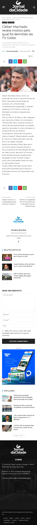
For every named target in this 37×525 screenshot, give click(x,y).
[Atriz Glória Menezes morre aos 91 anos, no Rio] (7, 257)
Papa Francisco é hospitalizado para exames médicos (9, 202)
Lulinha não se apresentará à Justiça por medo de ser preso (24, 427)
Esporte (8, 17)
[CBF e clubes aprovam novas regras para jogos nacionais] (7, 276)
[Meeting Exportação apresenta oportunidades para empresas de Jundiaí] (7, 398)
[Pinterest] (20, 61)
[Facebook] (11, 61)
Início (3, 17)
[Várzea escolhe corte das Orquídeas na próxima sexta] (7, 408)
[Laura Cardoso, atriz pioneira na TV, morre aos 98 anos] (7, 267)
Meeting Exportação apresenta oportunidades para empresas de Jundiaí (23, 397)
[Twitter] (15, 61)
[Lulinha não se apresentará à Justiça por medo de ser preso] (7, 428)
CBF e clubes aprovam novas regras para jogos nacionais (22, 276)
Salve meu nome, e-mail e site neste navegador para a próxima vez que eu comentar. (16, 333)
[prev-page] (3, 283)
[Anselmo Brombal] (3, 51)
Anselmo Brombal (12, 51)
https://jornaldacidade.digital (18, 233)
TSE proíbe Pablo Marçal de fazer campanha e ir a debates (24, 417)
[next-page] (6, 283)
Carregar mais (18, 435)
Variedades (11, 22)
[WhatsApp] (25, 61)
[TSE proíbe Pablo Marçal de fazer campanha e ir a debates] (7, 418)
